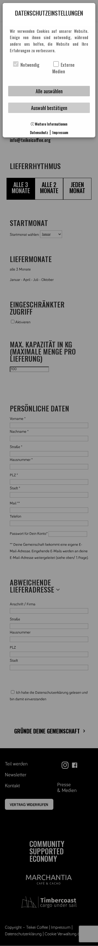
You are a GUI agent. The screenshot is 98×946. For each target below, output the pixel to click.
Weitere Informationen (50, 124)
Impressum (60, 132)
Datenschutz (39, 132)
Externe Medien (63, 68)
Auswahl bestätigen (49, 107)
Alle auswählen (49, 91)
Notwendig (29, 65)
